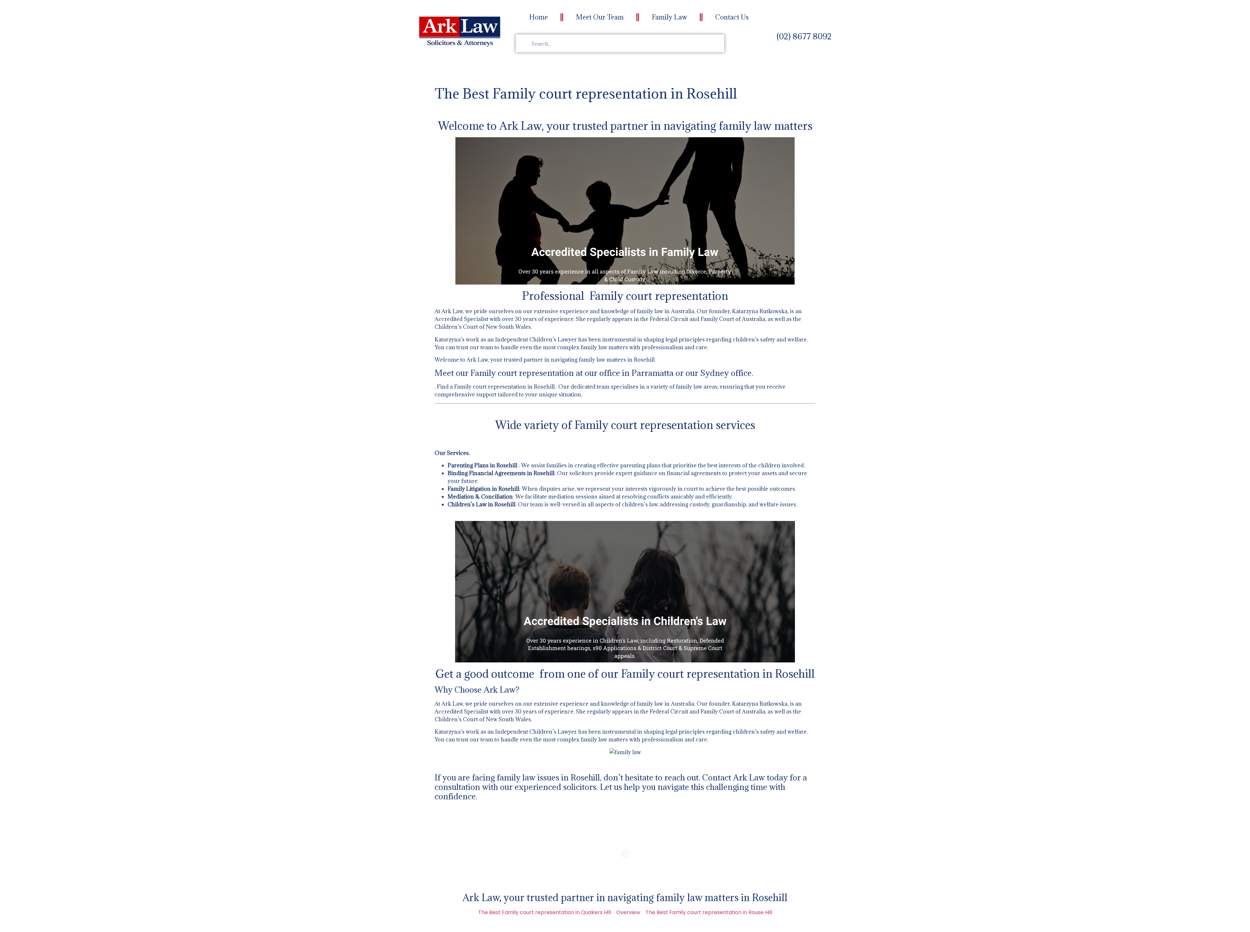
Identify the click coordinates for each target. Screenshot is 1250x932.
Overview (628, 912)
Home (538, 17)
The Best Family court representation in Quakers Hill (544, 912)
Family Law (669, 17)
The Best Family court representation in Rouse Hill (709, 912)
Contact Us (732, 17)
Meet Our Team (600, 17)
